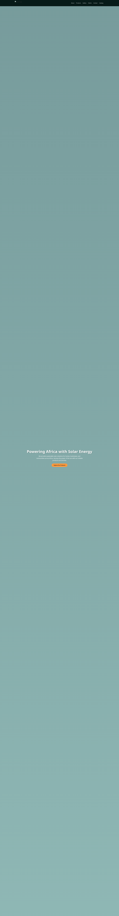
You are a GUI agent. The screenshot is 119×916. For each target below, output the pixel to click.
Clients (90, 3)
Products (78, 3)
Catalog (101, 3)
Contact (95, 3)
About (72, 3)
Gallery (84, 3)
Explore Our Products (59, 465)
